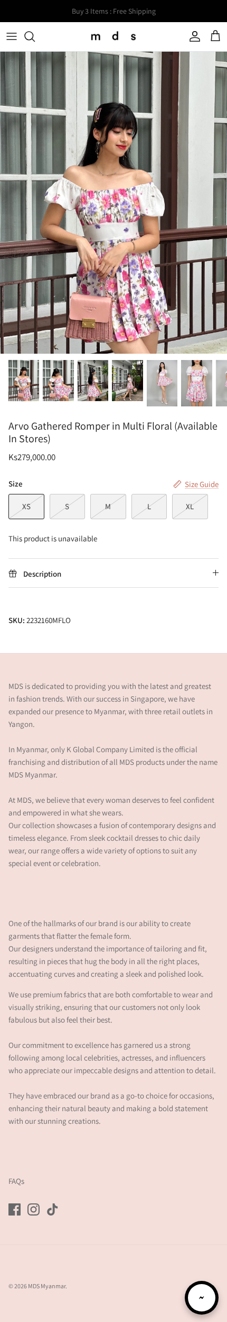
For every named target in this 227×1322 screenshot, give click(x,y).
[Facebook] (14, 1209)
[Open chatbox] (202, 1298)
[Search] (34, 36)
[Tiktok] (52, 1209)
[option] (113, 203)
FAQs (16, 1181)
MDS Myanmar (46, 1286)
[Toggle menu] (11, 36)
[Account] (192, 36)
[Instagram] (33, 1209)
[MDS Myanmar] (113, 36)
